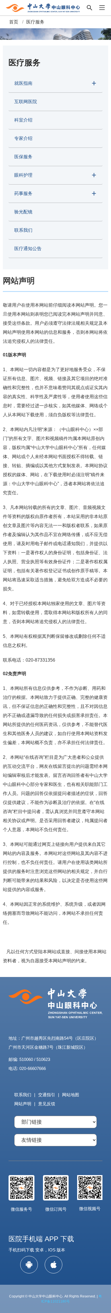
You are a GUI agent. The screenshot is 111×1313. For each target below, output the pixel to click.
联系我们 (23, 230)
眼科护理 (23, 175)
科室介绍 (23, 120)
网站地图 (70, 1094)
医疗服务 (35, 22)
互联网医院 (25, 101)
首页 (13, 22)
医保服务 (23, 156)
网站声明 (22, 1103)
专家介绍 (23, 138)
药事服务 (23, 193)
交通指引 (46, 1094)
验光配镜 (23, 211)
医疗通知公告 (28, 248)
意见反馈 (46, 1103)
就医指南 (23, 83)
